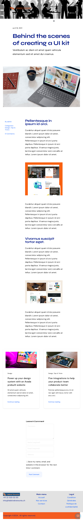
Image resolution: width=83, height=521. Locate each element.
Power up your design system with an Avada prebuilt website (19, 381)
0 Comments (10, 134)
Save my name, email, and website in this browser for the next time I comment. (41, 464)
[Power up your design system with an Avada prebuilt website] (21, 353)
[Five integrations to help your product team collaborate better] (62, 353)
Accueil (41, 497)
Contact (41, 504)
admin (9, 122)
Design (7, 128)
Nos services (41, 500)
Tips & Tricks (58, 373)
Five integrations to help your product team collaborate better (61, 381)
